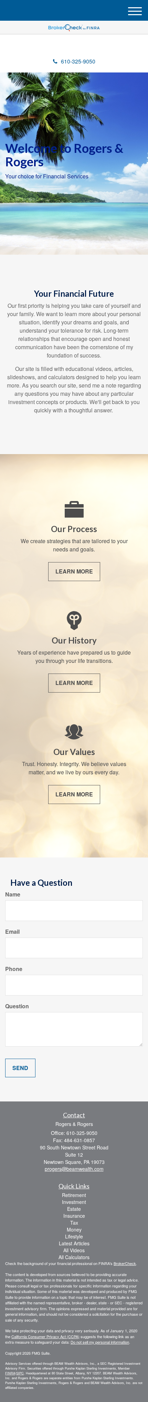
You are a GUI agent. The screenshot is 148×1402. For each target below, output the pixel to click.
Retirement (74, 1195)
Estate (74, 1208)
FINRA (10, 1373)
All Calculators (74, 1257)
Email (12, 931)
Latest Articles (74, 1243)
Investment (74, 1201)
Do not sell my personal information (100, 1342)
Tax (74, 1222)
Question (17, 1006)
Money (74, 1229)
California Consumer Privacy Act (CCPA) (45, 1336)
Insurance (74, 1215)
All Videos (74, 1250)
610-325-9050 (78, 61)
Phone (13, 969)
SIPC (20, 1373)
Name (12, 894)
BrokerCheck (125, 1263)
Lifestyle (74, 1236)
